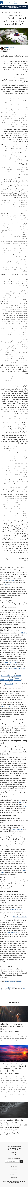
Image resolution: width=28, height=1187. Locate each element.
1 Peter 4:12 (7, 584)
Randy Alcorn (10, 47)
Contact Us (14, 1177)
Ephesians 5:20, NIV (11, 662)
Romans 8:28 (9, 684)
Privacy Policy (14, 1166)
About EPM (14, 1172)
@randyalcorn (11, 987)
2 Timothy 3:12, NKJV (7, 580)
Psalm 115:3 (21, 802)
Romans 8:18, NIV (15, 909)
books (5, 988)
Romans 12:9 (17, 680)
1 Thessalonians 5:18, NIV (17, 668)
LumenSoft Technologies (10, 981)
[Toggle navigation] (26, 2)
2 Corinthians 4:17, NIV (20, 917)
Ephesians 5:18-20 (17, 830)
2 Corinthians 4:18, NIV (13, 932)
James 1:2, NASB (6, 706)
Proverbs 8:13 (8, 680)
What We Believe (14, 1174)
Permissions (14, 1169)
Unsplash (19, 981)
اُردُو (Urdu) (4, 51)
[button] (22, 2)
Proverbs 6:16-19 (16, 676)
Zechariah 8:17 (5, 676)
